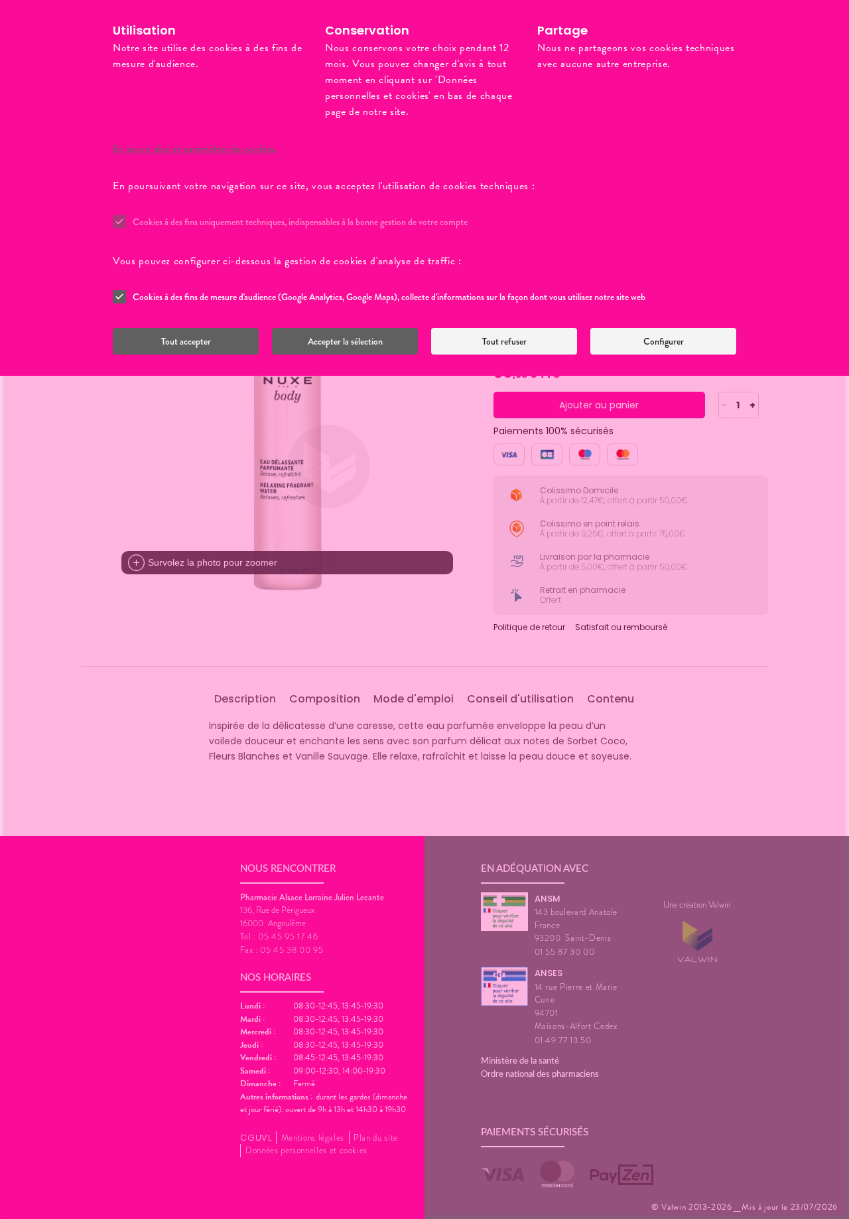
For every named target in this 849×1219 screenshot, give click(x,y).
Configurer (663, 341)
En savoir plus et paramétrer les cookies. (195, 149)
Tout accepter (186, 341)
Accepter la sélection (345, 341)
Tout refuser (504, 341)
